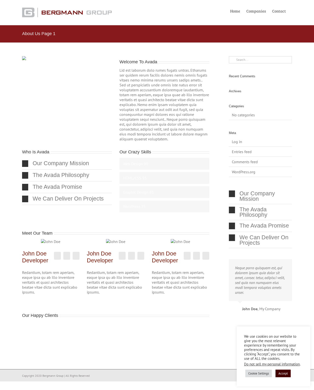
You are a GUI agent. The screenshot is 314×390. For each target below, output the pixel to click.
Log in (237, 141)
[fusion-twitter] (66, 256)
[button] (67, 163)
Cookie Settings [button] (258, 373)
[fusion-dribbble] (76, 256)
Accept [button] (283, 373)
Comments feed (245, 161)
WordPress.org (243, 171)
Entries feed (242, 151)
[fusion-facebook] (57, 256)
